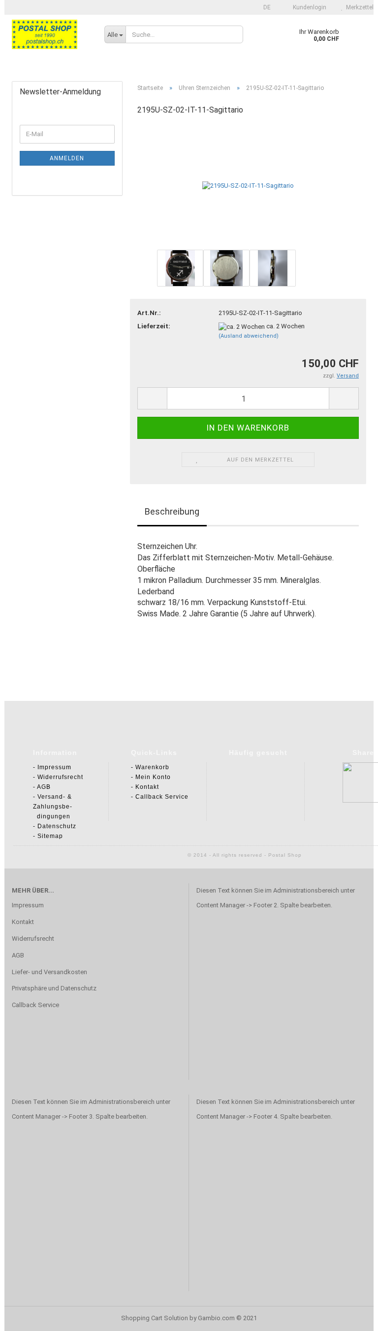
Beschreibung (172, 511)
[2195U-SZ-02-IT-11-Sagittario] (248, 185)
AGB (18, 955)
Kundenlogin (308, 7)
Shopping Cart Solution (154, 1318)
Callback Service (35, 1005)
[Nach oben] (27, 1316)
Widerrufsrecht (33, 938)
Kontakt (23, 922)
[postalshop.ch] (51, 34)
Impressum (28, 905)
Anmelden (67, 158)
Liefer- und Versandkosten (49, 972)
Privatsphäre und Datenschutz (54, 988)
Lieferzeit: (153, 326)
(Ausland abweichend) (249, 336)
